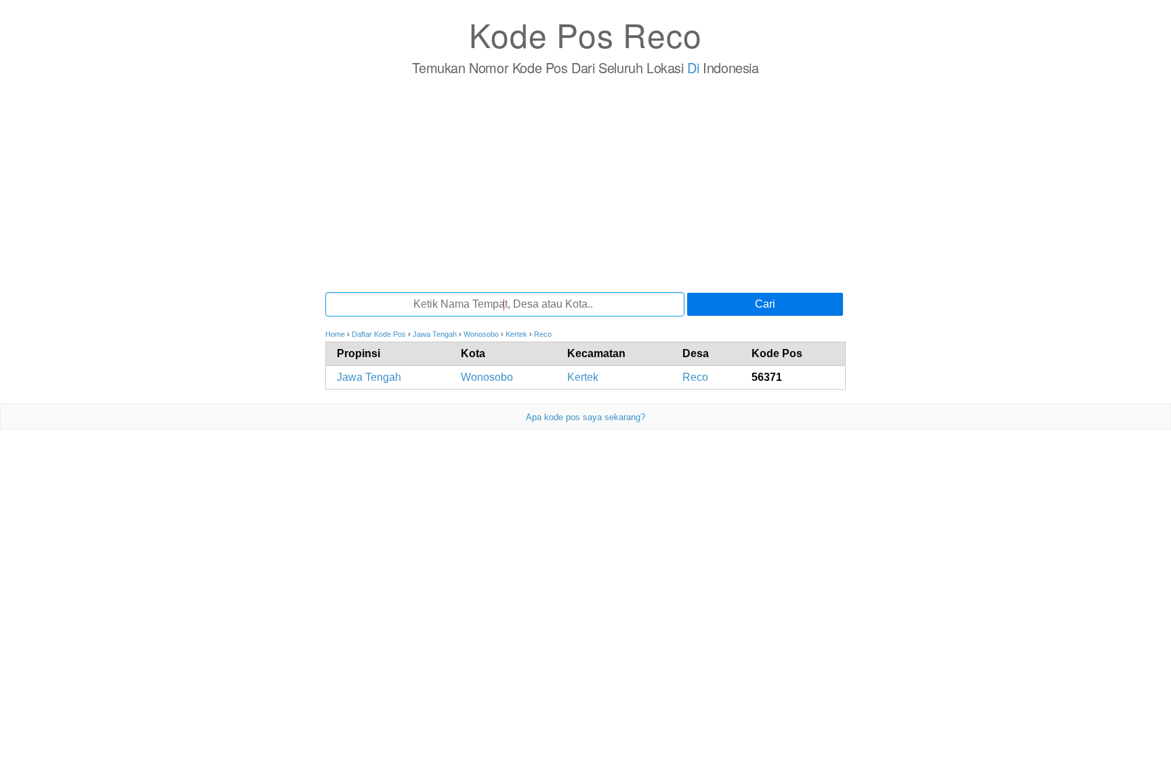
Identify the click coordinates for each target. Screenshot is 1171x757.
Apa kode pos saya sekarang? (585, 417)
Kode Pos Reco (585, 34)
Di (693, 67)
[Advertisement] (585, 184)
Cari (765, 304)
